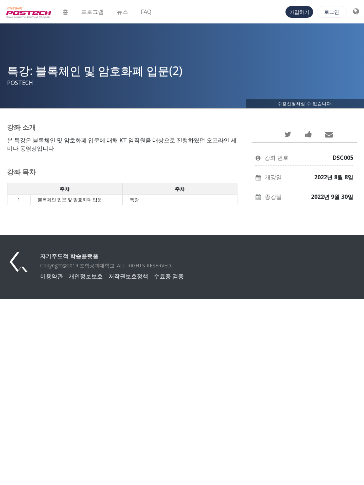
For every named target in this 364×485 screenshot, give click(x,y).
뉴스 (122, 12)
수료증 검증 (169, 276)
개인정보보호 (86, 276)
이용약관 (51, 276)
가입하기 (299, 12)
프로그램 (92, 12)
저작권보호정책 (128, 276)
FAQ (146, 12)
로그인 (331, 12)
